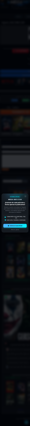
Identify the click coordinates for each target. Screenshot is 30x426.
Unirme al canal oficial (16, 225)
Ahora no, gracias (15, 229)
